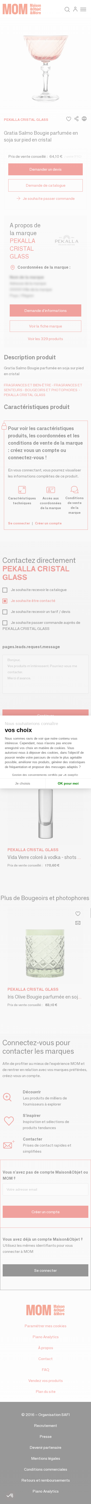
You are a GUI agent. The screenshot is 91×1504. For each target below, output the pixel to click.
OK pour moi (68, 783)
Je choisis (22, 783)
